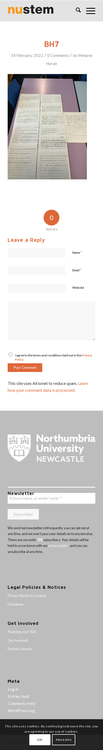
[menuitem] (76, 10)
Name (77, 252)
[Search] (76, 10)
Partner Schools (20, 649)
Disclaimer (16, 604)
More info (63, 740)
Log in (13, 689)
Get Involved (18, 640)
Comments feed (21, 703)
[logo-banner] (43, 10)
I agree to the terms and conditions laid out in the (53, 357)
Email (76, 270)
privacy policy (58, 545)
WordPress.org (21, 710)
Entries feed (18, 696)
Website (78, 287)
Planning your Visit (22, 632)
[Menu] (88, 10)
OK (39, 740)
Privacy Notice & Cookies (27, 596)
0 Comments (58, 55)
